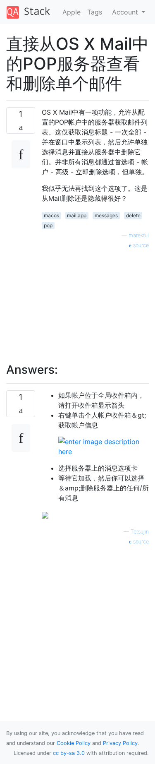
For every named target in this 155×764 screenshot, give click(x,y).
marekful (139, 235)
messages (106, 215)
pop (48, 225)
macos (51, 215)
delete (133, 215)
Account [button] (126, 12)
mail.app (76, 215)
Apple (71, 12)
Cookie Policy (74, 743)
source (140, 245)
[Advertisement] (95, 301)
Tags (94, 12)
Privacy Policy (120, 743)
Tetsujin (140, 532)
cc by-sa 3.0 (69, 753)
